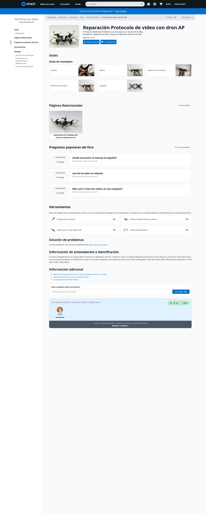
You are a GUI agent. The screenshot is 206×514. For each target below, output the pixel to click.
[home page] (28, 4)
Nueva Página (185, 105)
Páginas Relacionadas (23, 38)
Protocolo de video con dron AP (26, 21)
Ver (114, 219)
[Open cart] (161, 4)
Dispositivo (51, 17)
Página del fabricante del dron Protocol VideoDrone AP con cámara (80, 274)
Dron (82, 17)
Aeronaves (73, 17)
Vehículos (62, 17)
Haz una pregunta (183, 147)
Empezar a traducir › (120, 326)
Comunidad (64, 4)
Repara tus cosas (47, 4)
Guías (16, 30)
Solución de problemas (24, 55)
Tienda (78, 4)
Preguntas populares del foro (26, 42)
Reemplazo (19, 33)
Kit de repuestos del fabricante (65, 279)
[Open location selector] (154, 4)
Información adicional (24, 66)
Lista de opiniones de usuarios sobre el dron (71, 277)
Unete (168, 4)
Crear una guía (93, 42)
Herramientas (20, 47)
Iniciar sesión (180, 4)
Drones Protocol (93, 17)
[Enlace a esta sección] (48, 240)
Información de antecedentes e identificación (21, 60)
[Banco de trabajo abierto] (148, 4)
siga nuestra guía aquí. (98, 245)
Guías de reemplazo (60, 61)
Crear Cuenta (120, 11)
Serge (92, 37)
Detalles (17, 52)
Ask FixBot (179, 292)
